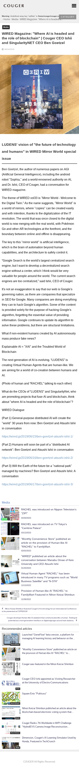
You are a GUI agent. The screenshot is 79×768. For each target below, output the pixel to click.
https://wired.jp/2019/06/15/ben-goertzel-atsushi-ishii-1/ (37, 436)
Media (6, 27)
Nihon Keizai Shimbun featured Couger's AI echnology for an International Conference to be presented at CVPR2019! (39, 610)
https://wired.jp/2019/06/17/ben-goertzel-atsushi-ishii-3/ (37, 484)
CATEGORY (67, 16)
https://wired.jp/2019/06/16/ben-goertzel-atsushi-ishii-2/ (37, 457)
